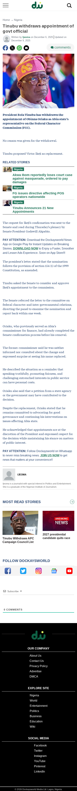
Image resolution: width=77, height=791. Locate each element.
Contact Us (37, 660)
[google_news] (54, 571)
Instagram (40, 755)
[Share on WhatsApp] (19, 48)
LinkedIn (39, 771)
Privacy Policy (39, 666)
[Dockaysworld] (38, 5)
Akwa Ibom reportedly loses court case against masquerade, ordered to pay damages (42, 178)
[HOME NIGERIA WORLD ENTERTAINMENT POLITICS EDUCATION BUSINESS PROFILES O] (38, 5)
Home (6, 19)
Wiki (32, 726)
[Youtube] (69, 571)
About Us (35, 655)
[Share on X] (12, 48)
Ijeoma (27, 37)
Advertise (36, 671)
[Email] (26, 48)
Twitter (38, 750)
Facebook (40, 745)
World (33, 700)
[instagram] (38, 571)
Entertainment (38, 705)
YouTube (39, 761)
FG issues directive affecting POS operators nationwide (38, 195)
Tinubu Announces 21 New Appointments (33, 209)
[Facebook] (5, 48)
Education (36, 721)
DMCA (34, 676)
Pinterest (39, 766)
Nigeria (18, 19)
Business (36, 716)
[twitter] (23, 571)
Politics (34, 711)
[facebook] (8, 571)
